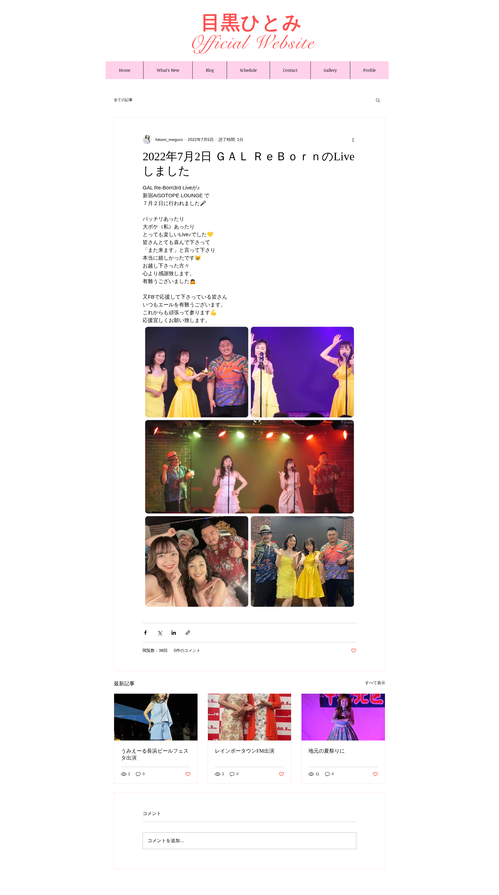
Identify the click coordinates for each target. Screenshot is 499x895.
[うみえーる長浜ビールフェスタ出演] (156, 717)
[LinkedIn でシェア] (173, 632)
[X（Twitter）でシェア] (159, 632)
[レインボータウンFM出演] (249, 717)
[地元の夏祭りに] (343, 717)
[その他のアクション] (352, 139)
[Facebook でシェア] (145, 632)
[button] (378, 100)
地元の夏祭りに (326, 751)
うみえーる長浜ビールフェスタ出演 (155, 754)
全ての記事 (123, 100)
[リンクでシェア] (188, 632)
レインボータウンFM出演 (244, 751)
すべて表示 (375, 682)
